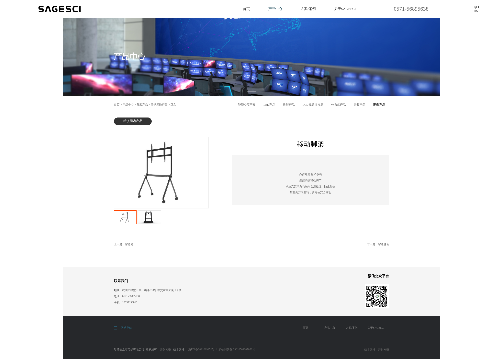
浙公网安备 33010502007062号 (236, 349)
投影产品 (289, 104)
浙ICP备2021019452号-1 (202, 349)
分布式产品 (338, 104)
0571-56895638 (411, 9)
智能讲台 (383, 244)
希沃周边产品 (159, 104)
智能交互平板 (247, 104)
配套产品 (142, 104)
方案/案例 (308, 9)
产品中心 (275, 9)
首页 (246, 9)
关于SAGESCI (345, 9)
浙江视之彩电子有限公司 (59, 8)
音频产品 (359, 104)
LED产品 (269, 104)
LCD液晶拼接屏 (313, 104)
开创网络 (165, 349)
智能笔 (129, 244)
